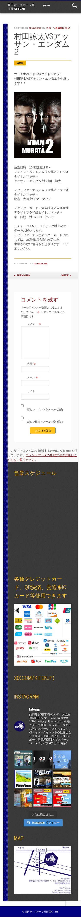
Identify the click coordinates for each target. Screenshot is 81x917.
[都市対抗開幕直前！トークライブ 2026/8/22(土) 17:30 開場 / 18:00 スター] (23, 759)
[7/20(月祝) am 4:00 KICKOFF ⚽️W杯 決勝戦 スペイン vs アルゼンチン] (62, 798)
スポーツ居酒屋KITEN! (58, 28)
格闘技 (20, 63)
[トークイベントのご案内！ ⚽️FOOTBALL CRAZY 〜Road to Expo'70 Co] (42, 779)
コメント (34, 323)
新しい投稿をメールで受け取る (45, 421)
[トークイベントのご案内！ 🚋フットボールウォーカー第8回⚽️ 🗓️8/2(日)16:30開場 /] (23, 779)
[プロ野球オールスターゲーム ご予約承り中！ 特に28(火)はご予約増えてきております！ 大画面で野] (62, 779)
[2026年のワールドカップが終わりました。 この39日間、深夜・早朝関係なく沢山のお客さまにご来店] (23, 798)
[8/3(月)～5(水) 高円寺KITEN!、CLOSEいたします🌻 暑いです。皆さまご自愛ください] (62, 759)
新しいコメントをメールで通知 (45, 409)
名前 (31, 363)
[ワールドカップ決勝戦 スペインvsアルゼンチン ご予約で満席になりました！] (42, 798)
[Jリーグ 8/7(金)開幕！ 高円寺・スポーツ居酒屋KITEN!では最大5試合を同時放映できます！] (42, 759)
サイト (31, 391)
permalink (41, 263)
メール (32, 377)
